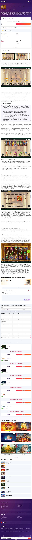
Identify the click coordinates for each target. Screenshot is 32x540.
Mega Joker (7, 469)
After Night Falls (8, 491)
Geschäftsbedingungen (4, 517)
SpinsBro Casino (9, 358)
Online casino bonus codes (4, 505)
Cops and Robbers (3, 335)
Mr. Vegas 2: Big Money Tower (3, 319)
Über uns (2, 516)
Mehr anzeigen (3, 16)
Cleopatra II (7, 480)
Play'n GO (3, 34)
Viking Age (2, 333)
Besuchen (23, 354)
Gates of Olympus (8, 462)
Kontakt (18, 518)
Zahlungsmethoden (19, 506)
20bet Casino (9, 382)
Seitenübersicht (3, 519)
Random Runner (3, 337)
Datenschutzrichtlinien (19, 516)
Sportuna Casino (9, 370)
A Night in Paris (8, 476)
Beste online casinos (3, 504)
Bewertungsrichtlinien (4, 518)
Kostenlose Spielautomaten (4, 506)
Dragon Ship (8, 487)
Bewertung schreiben (26, 299)
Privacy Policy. (10, 538)
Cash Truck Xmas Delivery (3, 321)
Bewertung (8, 354)
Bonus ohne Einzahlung (20, 505)
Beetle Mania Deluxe (9, 495)
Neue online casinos (19, 504)
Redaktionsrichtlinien (19, 517)
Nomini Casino (9, 406)
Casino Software (3, 507)
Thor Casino (9, 346)
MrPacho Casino (9, 394)
